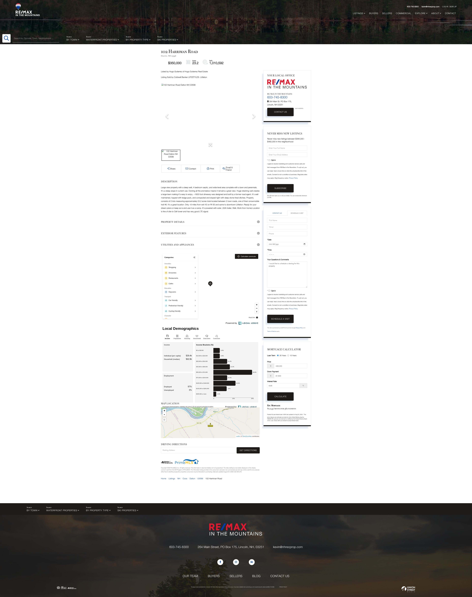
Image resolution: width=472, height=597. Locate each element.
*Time (269, 250)
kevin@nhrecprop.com (430, 7)
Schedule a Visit (297, 213)
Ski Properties (166, 39)
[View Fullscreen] (164, 420)
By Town (71, 39)
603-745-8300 (413, 7)
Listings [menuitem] (358, 13)
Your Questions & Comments (278, 259)
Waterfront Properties (101, 39)
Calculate (280, 396)
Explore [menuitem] (420, 13)
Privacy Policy (293, 178)
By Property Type (137, 39)
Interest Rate (272, 381)
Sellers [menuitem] (387, 13)
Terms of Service (271, 331)
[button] (6, 38)
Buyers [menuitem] (373, 13)
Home (163, 479)
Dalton (192, 479)
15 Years (293, 355)
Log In (445, 7)
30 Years (283, 355)
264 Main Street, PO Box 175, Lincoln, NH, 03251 (231, 547)
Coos (185, 479)
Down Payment (273, 371)
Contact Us (280, 112)
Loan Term (271, 355)
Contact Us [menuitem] (279, 576)
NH (178, 479)
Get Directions (248, 450)
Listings (172, 479)
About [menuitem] (435, 13)
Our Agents (299, 108)
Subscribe (280, 188)
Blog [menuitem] (256, 576)
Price (269, 362)
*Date (269, 240)
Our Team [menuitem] (190, 576)
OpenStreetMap (247, 436)
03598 (200, 479)
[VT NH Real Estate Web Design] (408, 589)
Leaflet (238, 436)
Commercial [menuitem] (403, 13)
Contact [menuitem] (450, 13)
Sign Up (453, 7)
